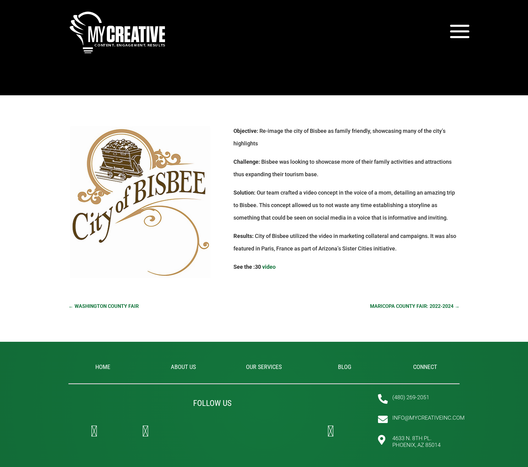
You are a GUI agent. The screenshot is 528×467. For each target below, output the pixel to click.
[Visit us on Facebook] (94, 431)
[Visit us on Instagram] (145, 431)
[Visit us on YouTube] (330, 431)
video (269, 267)
